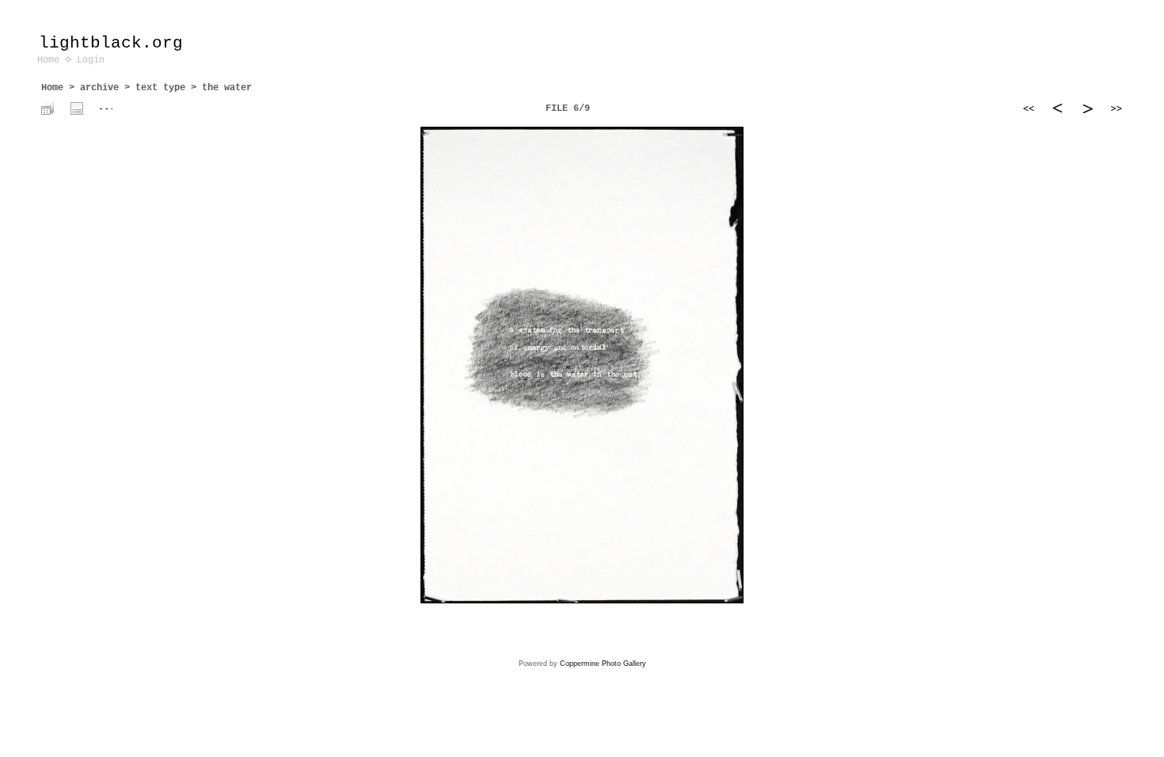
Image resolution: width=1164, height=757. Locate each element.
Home (48, 60)
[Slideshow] (106, 108)
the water (227, 87)
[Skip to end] (1116, 108)
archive (99, 87)
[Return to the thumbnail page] (47, 108)
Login (91, 60)
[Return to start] (1028, 108)
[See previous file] (1058, 108)
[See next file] (1087, 108)
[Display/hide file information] (77, 108)
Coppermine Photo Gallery (603, 664)
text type (160, 87)
